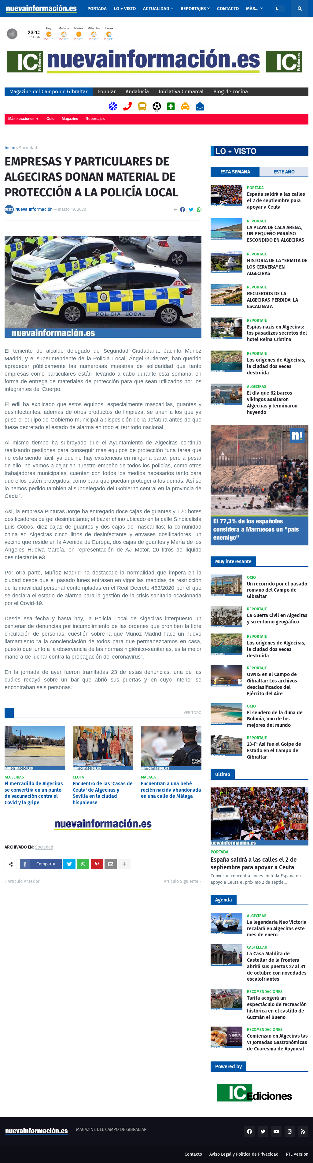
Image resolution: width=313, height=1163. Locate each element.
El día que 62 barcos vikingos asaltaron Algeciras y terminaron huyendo (272, 402)
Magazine (70, 119)
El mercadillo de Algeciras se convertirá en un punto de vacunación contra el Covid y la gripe (34, 793)
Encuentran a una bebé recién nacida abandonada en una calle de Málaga (171, 790)
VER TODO (192, 712)
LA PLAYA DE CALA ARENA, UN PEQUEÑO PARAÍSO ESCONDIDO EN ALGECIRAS (275, 234)
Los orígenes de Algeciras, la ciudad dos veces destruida (276, 366)
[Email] (111, 864)
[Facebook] (182, 209)
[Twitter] (191, 209)
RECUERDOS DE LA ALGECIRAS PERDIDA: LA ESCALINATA (272, 300)
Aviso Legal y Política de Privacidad (243, 1154)
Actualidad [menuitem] (156, 8)
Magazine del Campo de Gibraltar (48, 91)
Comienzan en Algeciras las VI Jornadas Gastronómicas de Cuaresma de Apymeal (277, 1042)
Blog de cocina (230, 91)
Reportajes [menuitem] (193, 8)
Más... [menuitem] (252, 8)
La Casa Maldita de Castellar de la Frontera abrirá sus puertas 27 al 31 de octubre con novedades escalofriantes (277, 966)
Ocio (50, 119)
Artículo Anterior (23, 881)
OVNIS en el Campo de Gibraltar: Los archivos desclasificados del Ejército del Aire (272, 683)
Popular (107, 91)
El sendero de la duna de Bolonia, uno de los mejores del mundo (275, 719)
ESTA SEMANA (235, 172)
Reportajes (95, 119)
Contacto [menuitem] (228, 8)
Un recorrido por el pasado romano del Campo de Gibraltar (277, 590)
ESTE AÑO (284, 172)
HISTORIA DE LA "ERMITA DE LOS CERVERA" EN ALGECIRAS (277, 267)
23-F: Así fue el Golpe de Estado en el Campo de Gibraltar (274, 750)
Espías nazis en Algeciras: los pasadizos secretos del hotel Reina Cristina (277, 333)
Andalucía (137, 91)
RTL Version (297, 1154)
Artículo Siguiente (181, 881)
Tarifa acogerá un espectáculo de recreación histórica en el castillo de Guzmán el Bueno (277, 1007)
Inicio (10, 148)
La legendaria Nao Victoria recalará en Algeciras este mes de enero (277, 928)
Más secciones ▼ (23, 119)
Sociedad (28, 148)
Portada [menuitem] (97, 8)
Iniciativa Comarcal (181, 91)
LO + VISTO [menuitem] (125, 8)
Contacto (193, 1154)
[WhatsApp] (199, 209)
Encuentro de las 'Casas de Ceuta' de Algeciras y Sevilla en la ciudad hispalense (103, 793)
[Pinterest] (97, 864)
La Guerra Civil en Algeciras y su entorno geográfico (277, 618)
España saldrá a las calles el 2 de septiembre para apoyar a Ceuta (276, 200)
